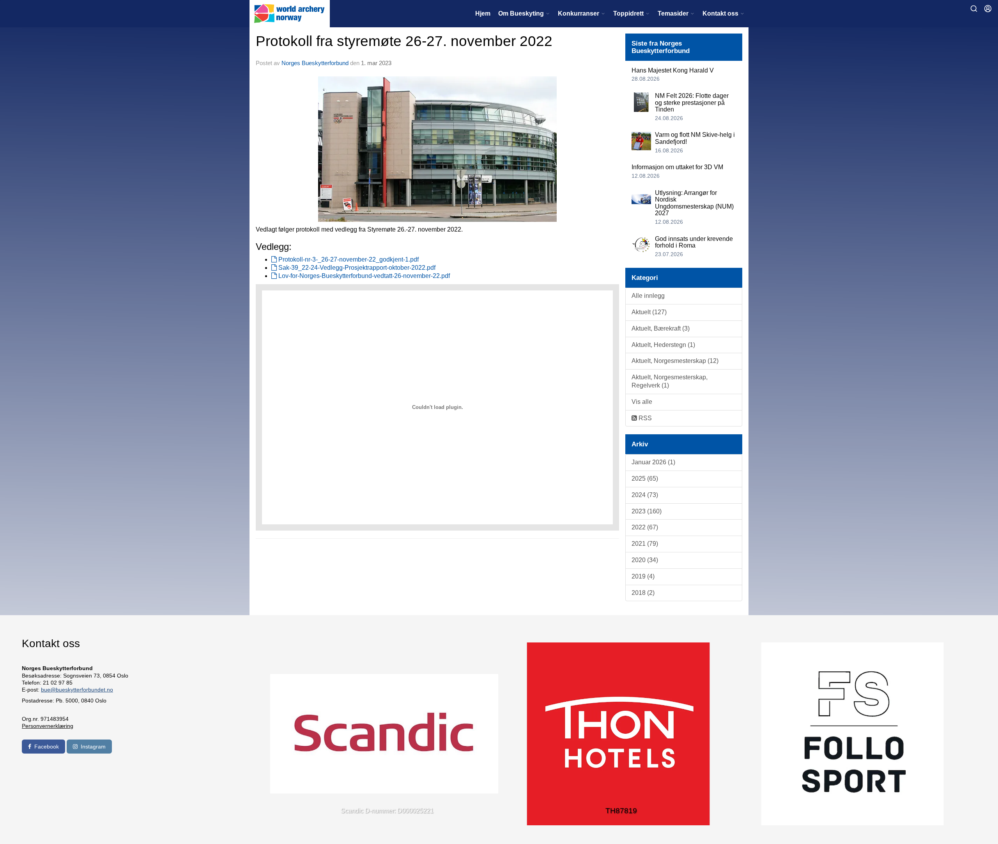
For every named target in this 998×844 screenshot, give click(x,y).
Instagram (93, 746)
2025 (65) (645, 478)
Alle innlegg (648, 295)
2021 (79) (645, 543)
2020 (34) (645, 560)
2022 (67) (645, 527)
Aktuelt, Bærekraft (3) (661, 328)
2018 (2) (643, 592)
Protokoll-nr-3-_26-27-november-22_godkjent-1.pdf (348, 259)
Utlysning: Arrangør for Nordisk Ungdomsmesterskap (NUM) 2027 (694, 203)
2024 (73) (645, 495)
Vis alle (642, 401)
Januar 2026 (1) (653, 462)
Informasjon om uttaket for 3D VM (677, 167)
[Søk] (974, 9)
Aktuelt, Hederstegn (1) (663, 344)
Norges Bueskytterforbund (315, 63)
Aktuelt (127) (649, 312)
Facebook (46, 746)
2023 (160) (647, 511)
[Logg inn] (988, 9)
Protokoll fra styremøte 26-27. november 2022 (404, 41)
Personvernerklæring (47, 726)
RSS (644, 418)
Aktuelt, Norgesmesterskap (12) (675, 360)
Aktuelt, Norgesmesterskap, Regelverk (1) (670, 381)
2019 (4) (643, 576)
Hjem (482, 13)
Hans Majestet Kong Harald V (673, 70)
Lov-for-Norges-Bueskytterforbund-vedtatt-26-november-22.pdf (363, 275)
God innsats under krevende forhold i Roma (694, 242)
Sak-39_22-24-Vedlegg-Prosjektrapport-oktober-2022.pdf (356, 267)
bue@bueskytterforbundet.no (77, 690)
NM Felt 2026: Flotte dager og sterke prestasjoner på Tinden (692, 102)
